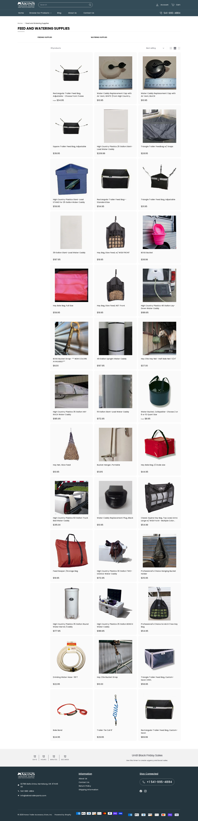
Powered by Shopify (63, 815)
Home (21, 13)
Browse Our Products (39, 13)
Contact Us (89, 13)
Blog (59, 13)
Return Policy (85, 786)
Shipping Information (88, 789)
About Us (72, 13)
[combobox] (65, 4)
